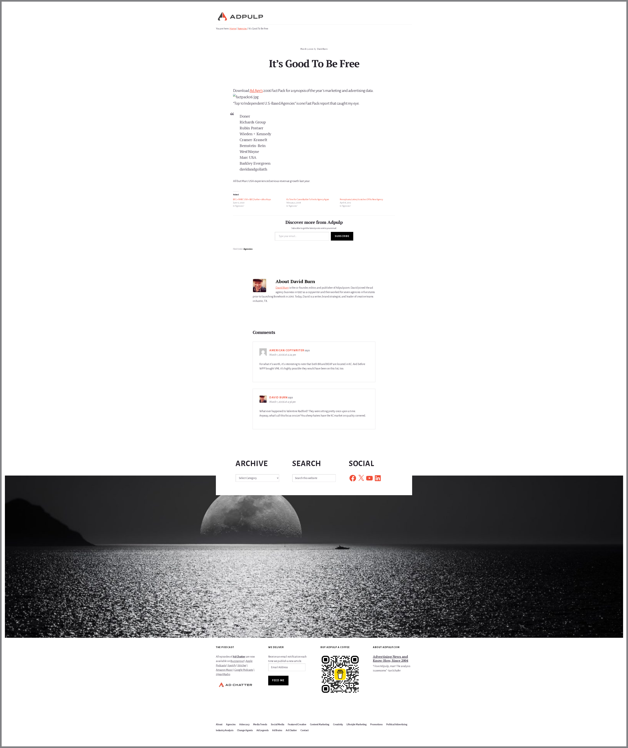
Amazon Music (224, 670)
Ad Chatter (239, 656)
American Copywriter (286, 350)
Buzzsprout (237, 661)
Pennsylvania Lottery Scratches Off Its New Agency (361, 199)
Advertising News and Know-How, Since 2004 (390, 658)
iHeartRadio (223, 674)
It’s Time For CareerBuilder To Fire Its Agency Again (308, 199)
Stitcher (242, 665)
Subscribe (342, 236)
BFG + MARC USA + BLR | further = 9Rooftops (252, 199)
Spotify (232, 665)
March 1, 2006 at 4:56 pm (282, 401)
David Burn (282, 287)
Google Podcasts (243, 670)
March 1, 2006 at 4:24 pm (282, 354)
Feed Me (278, 680)
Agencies (248, 249)
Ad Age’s (256, 90)
